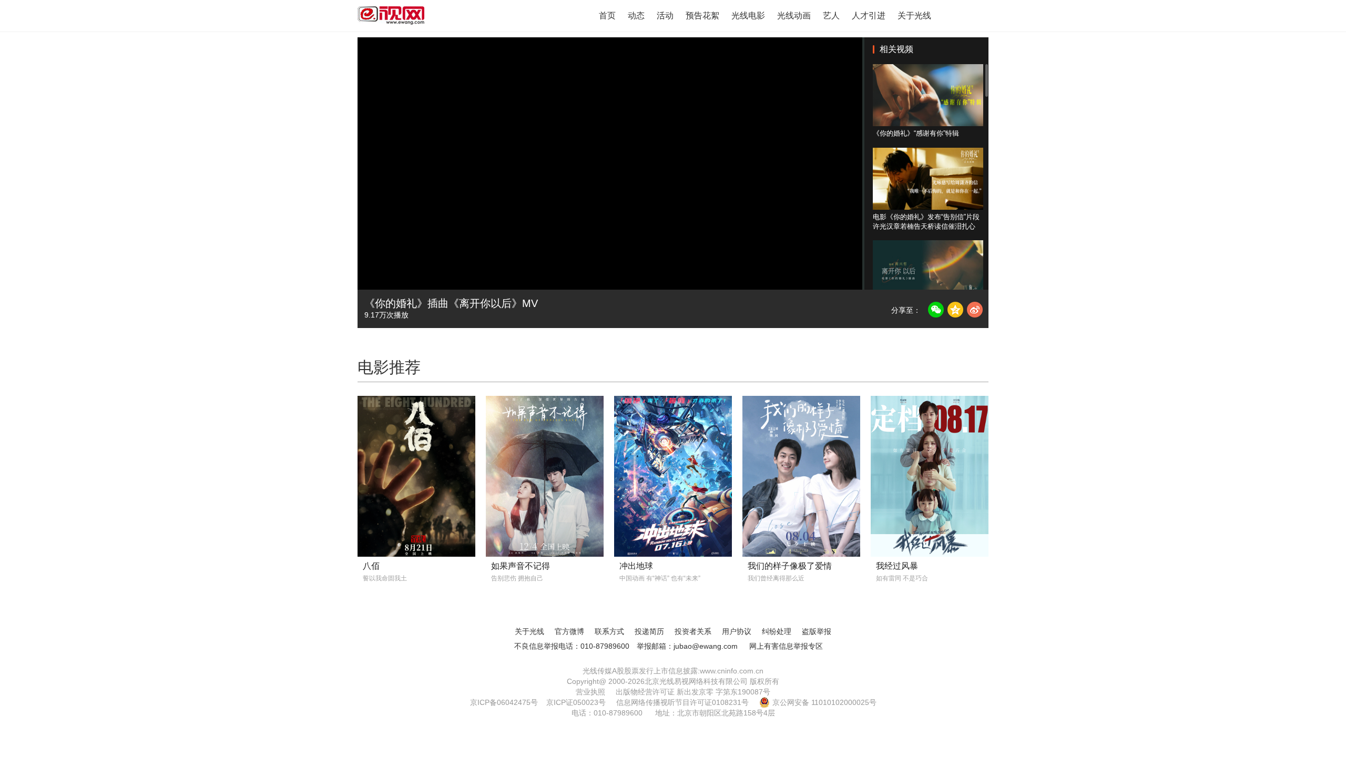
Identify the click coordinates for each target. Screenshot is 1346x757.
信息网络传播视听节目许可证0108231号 (682, 702)
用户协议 (736, 631)
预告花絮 (702, 15)
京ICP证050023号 (576, 702)
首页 (607, 15)
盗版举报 (816, 631)
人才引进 (868, 15)
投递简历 (649, 631)
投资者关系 (693, 631)
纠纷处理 (776, 631)
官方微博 (569, 631)
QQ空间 (955, 310)
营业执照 (590, 692)
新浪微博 (975, 310)
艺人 (831, 15)
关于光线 (914, 15)
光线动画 (794, 15)
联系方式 (609, 631)
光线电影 (748, 15)
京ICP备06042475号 (504, 702)
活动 (665, 15)
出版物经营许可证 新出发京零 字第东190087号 (693, 692)
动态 (636, 15)
